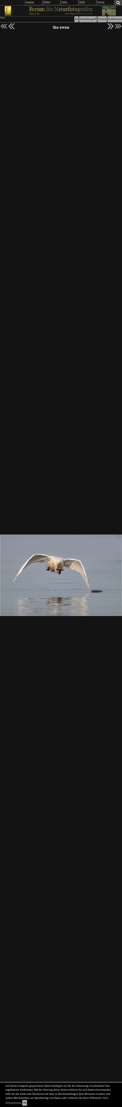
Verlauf (102, 19)
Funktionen (115, 19)
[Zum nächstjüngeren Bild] (4, 26)
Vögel (2, 17)
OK (25, 1102)
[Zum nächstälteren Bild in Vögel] (110, 26)
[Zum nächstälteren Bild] (118, 26)
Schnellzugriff (88, 19)
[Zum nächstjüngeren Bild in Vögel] (11, 26)
